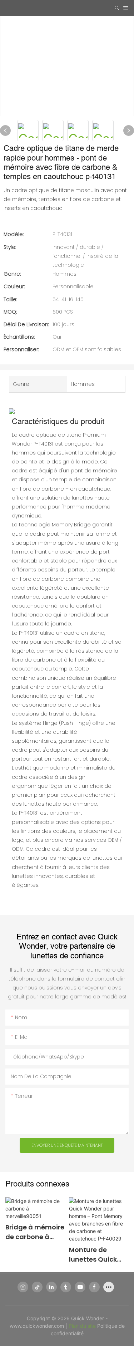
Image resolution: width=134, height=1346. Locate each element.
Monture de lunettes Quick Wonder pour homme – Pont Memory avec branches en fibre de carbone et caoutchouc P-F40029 (97, 1254)
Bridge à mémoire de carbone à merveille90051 (34, 1232)
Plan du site (83, 1326)
